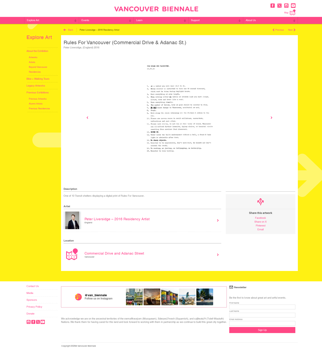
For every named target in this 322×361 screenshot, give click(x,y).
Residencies (35, 72)
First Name (234, 303)
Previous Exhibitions (37, 92)
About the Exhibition (37, 51)
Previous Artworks (38, 99)
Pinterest (260, 225)
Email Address (236, 319)
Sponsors (31, 299)
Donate (30, 313)
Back (70, 30)
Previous (279, 30)
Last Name (234, 311)
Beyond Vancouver (38, 67)
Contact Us (32, 286)
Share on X (260, 221)
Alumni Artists (36, 103)
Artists (32, 62)
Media (29, 293)
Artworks (33, 57)
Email (260, 229)
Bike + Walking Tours (37, 78)
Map (286, 12)
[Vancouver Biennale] (156, 9)
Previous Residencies (39, 108)
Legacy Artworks (35, 85)
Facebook (260, 217)
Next (290, 30)
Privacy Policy (34, 306)
